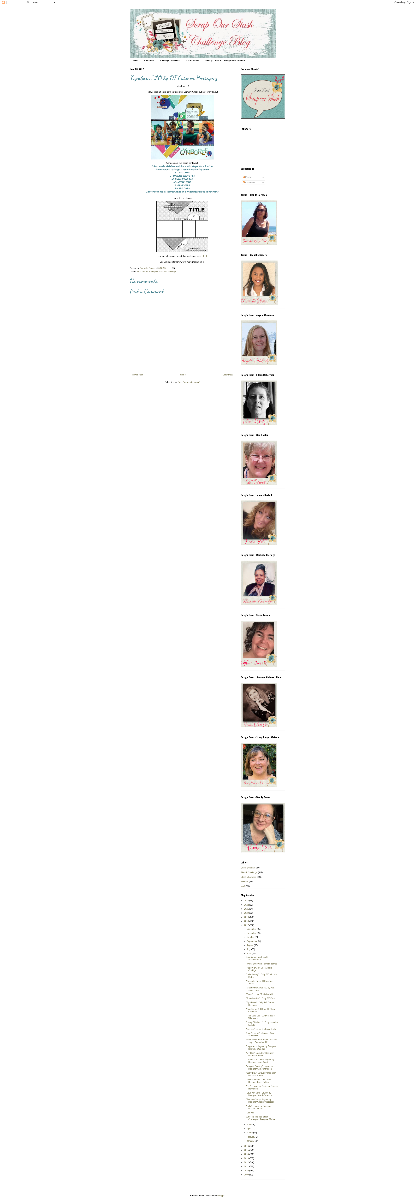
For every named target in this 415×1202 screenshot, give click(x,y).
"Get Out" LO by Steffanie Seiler (261, 1029)
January (251, 1141)
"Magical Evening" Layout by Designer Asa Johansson (259, 1067)
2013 (246, 1158)
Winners (244, 881)
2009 (246, 1175)
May (249, 1124)
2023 (246, 900)
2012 (246, 1162)
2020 (246, 913)
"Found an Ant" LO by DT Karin (260, 998)
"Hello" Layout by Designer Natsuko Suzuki (258, 1107)
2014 (246, 1154)
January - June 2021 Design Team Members (225, 61)
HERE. (205, 256)
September (252, 941)
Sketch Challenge (167, 271)
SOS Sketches (192, 61)
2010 (246, 1170)
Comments (250, 182)
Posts (248, 177)
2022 (246, 905)
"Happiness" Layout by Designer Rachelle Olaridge (261, 1047)
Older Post (228, 375)
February (251, 1137)
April (249, 1128)
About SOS (149, 61)
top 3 (243, 886)
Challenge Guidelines (170, 61)
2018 (246, 921)
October (251, 937)
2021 (246, 909)
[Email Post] (173, 268)
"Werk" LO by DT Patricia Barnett (261, 964)
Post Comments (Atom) (189, 382)
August (250, 945)
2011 (246, 1166)
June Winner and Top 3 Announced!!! (256, 958)
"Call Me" (250, 1112)
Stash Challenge (248, 877)
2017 (246, 925)
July (249, 949)
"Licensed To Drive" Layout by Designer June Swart (260, 1060)
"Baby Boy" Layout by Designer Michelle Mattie (261, 1074)
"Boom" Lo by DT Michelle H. (259, 994)
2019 (246, 917)
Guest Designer (248, 868)
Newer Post (137, 375)
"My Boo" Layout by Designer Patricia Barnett (260, 1054)
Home (135, 61)
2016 (246, 1146)
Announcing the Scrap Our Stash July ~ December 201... (261, 1040)
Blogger (220, 1195)
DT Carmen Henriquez (147, 271)
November (252, 933)
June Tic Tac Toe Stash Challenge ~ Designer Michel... (261, 1118)
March (250, 1132)
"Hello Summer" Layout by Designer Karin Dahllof (258, 1080)
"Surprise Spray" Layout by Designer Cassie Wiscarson (260, 1100)
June (249, 953)
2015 (246, 1150)
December (252, 929)
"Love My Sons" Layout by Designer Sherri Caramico (259, 1094)
